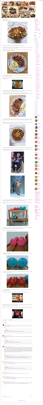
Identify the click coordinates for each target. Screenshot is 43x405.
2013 (35, 112)
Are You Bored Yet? (38, 95)
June (36, 49)
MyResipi (36, 211)
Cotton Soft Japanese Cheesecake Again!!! (39, 165)
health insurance (28, 377)
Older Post (31, 395)
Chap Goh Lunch (37, 59)
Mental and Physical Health (38, 67)
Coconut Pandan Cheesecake (39, 162)
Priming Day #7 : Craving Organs (38, 76)
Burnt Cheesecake (39, 154)
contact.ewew (5, 346)
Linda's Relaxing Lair (37, 29)
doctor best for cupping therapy (25, 373)
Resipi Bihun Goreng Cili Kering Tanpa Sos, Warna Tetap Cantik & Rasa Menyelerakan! (37, 213)
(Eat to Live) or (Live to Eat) (37, 21)
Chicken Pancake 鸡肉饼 (37, 198)
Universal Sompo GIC (6, 376)
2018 (35, 106)
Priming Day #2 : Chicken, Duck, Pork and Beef (38, 91)
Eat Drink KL (36, 23)
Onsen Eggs (37, 96)
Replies (6, 339)
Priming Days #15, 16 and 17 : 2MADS (38, 55)
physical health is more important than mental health (15, 383)
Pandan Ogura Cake (39, 176)
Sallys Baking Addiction (37, 195)
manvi (5, 372)
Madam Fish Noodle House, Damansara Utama (39, 127)
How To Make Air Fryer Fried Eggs (38, 80)
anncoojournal (36, 197)
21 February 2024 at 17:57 (9, 335)
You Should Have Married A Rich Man (38, 75)
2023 (35, 101)
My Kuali (36, 218)
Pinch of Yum (36, 201)
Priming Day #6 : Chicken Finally (38, 78)
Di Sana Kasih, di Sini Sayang (37, 208)
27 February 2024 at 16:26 (9, 361)
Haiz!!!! (36, 66)
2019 (35, 105)
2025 (35, 40)
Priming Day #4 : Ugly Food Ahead (38, 85)
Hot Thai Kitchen (37, 199)
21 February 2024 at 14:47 (8, 324)
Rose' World (36, 25)
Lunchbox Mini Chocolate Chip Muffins (37, 196)
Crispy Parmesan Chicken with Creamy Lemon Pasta (37, 202)
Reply (5, 327)
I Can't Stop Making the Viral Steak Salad (37, 194)
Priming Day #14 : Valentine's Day (38, 56)
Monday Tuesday (39, 133)
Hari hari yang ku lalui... (38, 209)
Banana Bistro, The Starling (38, 89)
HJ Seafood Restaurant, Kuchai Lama (37, 28)
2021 (35, 103)
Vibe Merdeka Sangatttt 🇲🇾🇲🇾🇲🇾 (37, 210)
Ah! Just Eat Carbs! (39, 120)
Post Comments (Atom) (8, 396)
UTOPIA (36, 27)
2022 (35, 102)
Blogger (25, 400)
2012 (35, 113)
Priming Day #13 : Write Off (38, 58)
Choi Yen (5, 361)
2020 (35, 104)
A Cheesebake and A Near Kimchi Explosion (38, 98)
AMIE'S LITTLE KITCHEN (37, 206)
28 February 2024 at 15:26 (10, 367)
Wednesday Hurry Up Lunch (39, 146)
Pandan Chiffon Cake (39, 180)
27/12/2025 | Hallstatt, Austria (37, 217)
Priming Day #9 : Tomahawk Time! (38, 70)
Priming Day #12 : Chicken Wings (38, 61)
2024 (35, 41)
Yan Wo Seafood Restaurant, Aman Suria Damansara (39, 142)
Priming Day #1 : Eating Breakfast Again (38, 94)
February (37, 53)
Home (17, 395)
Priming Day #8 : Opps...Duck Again (38, 73)
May (36, 50)
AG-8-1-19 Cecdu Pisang (37, 22)
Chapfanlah (39, 116)
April (36, 51)
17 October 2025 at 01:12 (12, 381)
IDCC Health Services (6, 381)
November (37, 43)
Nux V (5, 335)
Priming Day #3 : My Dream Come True (38, 87)
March (36, 52)
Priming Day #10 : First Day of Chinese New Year (38, 65)
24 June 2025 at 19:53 (12, 376)
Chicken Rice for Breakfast (39, 123)
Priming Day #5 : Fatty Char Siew (38, 81)
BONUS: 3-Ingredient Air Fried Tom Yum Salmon (37, 200)
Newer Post (4, 395)
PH (6, 330)
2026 (35, 39)
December (37, 42)
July (36, 48)
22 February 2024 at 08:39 (10, 330)
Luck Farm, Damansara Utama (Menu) (39, 149)
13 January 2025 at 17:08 (8, 372)
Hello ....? (37, 92)
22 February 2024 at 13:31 (10, 355)
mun (4, 324)
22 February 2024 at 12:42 (10, 346)
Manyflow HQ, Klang (37, 24)
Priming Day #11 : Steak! (38, 62)
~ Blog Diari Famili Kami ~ (38, 215)
